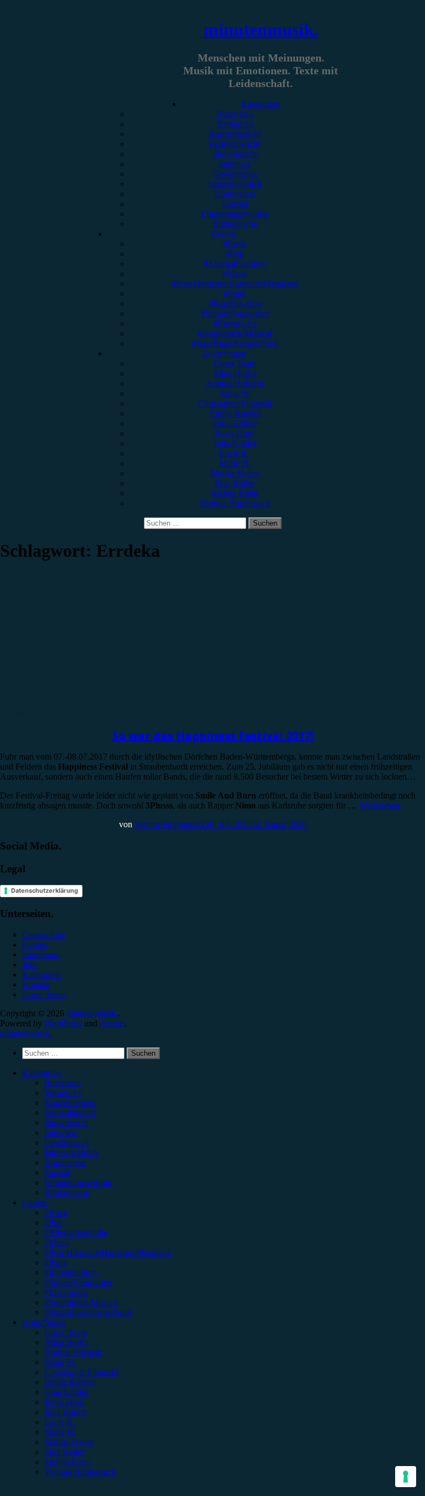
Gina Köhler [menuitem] (66, 1392)
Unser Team (235, 363)
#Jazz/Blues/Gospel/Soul (234, 343)
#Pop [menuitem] (53, 1222)
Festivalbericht (234, 144)
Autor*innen (223, 353)
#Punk (235, 293)
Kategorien (260, 104)
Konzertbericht (235, 134)
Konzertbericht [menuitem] (70, 1102)
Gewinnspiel (234, 174)
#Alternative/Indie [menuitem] (75, 1232)
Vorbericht (234, 124)
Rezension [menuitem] (62, 1082)
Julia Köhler (235, 443)
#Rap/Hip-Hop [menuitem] (70, 1272)
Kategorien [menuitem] (41, 1072)
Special (234, 203)
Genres (223, 233)
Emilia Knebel (235, 413)
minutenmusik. (261, 29)
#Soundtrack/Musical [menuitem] (81, 1302)
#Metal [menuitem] (56, 1242)
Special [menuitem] (57, 1172)
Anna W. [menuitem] (60, 1362)
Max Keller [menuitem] (64, 1452)
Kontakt (36, 984)
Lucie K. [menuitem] (59, 1422)
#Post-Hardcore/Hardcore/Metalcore (235, 283)
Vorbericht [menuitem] (62, 1092)
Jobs (30, 964)
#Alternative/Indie (234, 263)
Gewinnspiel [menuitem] (66, 1142)
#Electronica (235, 323)
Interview (234, 164)
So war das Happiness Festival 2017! (212, 735)
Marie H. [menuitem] (60, 1432)
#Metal (234, 273)
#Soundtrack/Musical (235, 333)
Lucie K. (234, 453)
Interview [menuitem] (60, 1132)
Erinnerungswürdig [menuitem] (78, 1182)
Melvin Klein (234, 493)
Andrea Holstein (234, 383)
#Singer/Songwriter (235, 313)
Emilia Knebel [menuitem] (69, 1382)
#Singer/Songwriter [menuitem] (78, 1282)
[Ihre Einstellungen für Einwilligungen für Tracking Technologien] (405, 1476)
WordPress (63, 1023)
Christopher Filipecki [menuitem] (81, 1372)
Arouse (112, 1023)
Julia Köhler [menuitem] (65, 1412)
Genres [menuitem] (34, 1202)
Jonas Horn (235, 433)
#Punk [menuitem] (55, 1262)
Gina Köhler (235, 423)
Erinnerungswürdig (234, 213)
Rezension (234, 114)
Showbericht (234, 154)
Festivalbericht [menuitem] (69, 1112)
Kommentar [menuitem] (65, 1162)
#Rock (234, 243)
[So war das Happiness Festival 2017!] (91, 703)
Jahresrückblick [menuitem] (71, 1152)
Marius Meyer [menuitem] (69, 1442)
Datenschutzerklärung (44, 890)
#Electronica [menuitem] (66, 1292)
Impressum (41, 954)
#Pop (235, 253)
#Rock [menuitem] (56, 1212)
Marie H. (235, 463)
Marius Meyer (235, 473)
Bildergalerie (234, 223)
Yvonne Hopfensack (235, 503)
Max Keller (235, 483)
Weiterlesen (379, 805)
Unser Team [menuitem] (65, 1332)
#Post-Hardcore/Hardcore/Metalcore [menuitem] (107, 1252)
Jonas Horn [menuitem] (64, 1402)
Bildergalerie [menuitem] (66, 1192)
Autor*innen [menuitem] (44, 1322)
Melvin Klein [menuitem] (67, 1462)
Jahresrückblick (235, 184)
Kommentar (235, 194)
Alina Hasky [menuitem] (66, 1342)
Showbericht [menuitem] (66, 1122)
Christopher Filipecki (235, 403)
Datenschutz (43, 934)
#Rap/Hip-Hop (235, 303)
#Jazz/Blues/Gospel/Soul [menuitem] (87, 1312)
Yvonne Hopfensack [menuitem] (80, 1472)
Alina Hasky (234, 373)
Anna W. (235, 393)
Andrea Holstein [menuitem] (73, 1352)
